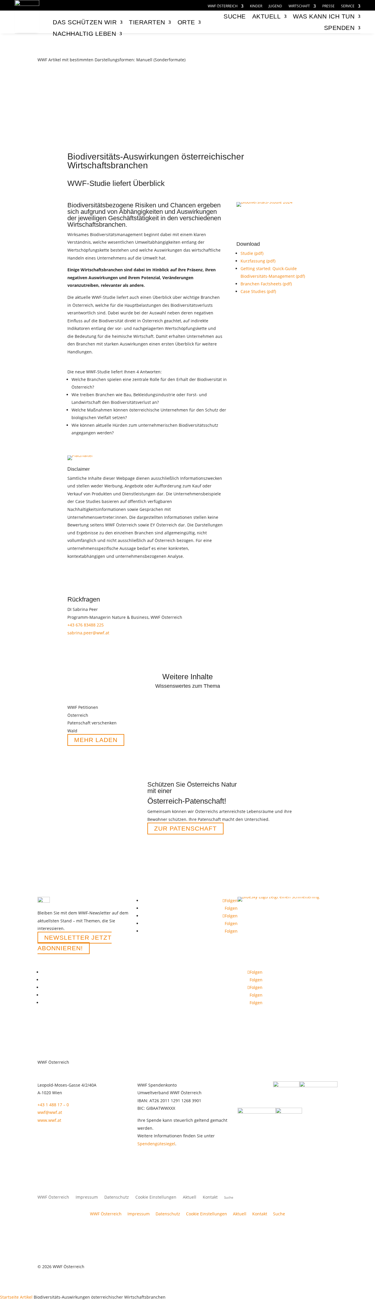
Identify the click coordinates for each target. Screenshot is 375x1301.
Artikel (26, 1297)
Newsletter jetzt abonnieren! (75, 943)
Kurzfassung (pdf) (258, 261)
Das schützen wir (85, 22)
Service (347, 6)
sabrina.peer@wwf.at (88, 633)
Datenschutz (116, 1197)
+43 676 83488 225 (85, 625)
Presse (328, 6)
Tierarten (147, 22)
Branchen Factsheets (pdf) (266, 284)
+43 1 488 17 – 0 (53, 1104)
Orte (186, 22)
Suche (279, 1214)
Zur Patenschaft (185, 828)
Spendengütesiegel (156, 1143)
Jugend (275, 6)
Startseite (9, 1297)
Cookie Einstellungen (155, 1197)
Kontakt (210, 1197)
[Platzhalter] (80, 455)
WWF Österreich (223, 6)
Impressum (87, 1197)
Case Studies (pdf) (258, 291)
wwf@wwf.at (50, 1112)
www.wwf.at (49, 1120)
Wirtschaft (299, 6)
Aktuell (266, 16)
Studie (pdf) (252, 253)
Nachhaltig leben (84, 33)
